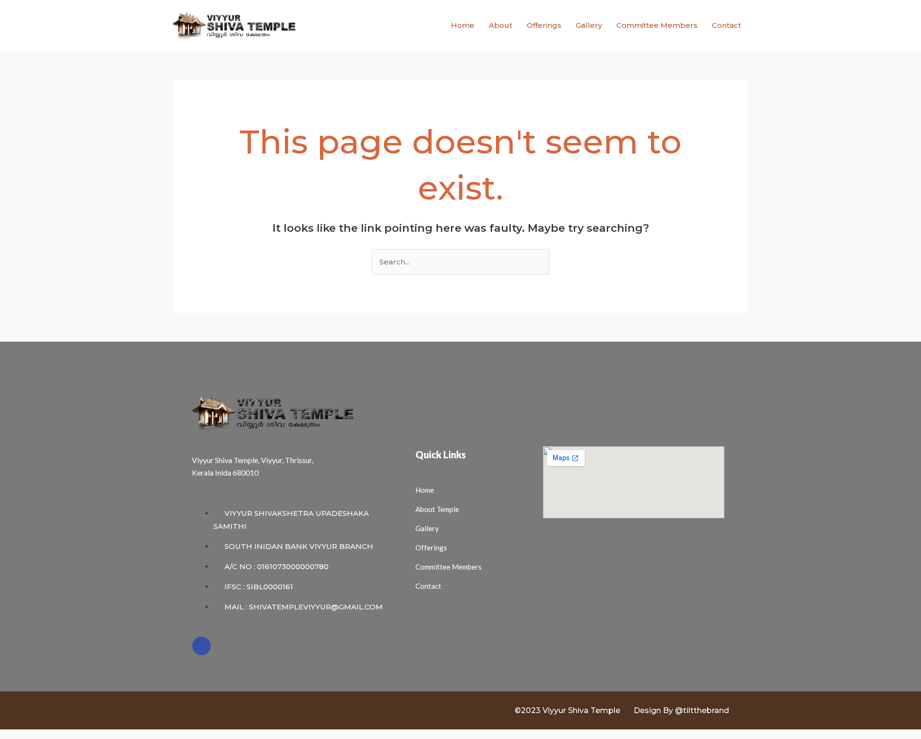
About (500, 25)
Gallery (589, 25)
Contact (726, 25)
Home (462, 25)
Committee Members (656, 25)
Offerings (544, 25)
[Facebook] (201, 646)
